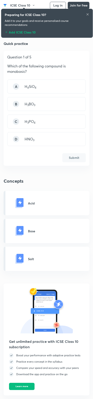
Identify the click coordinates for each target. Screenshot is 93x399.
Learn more (22, 386)
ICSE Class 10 (20, 5)
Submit (74, 157)
